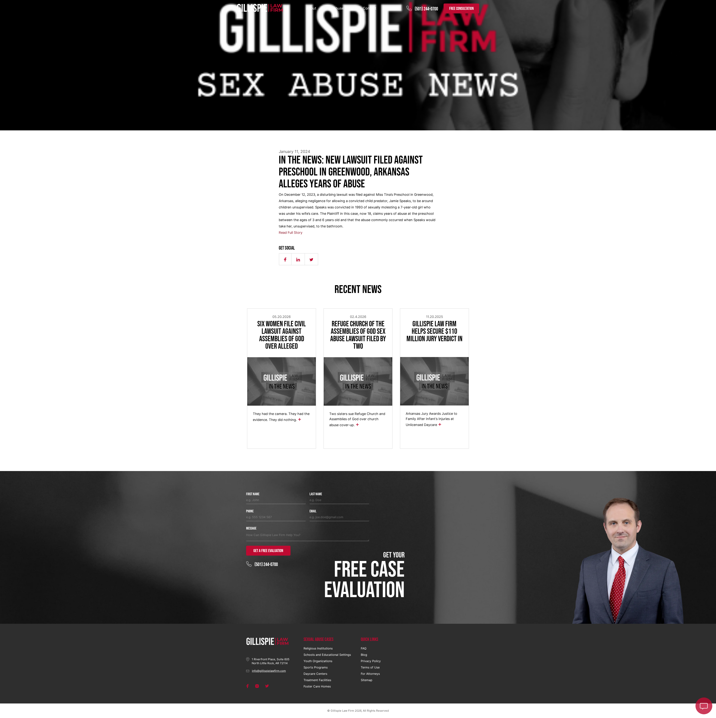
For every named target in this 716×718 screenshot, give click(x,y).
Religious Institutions (318, 648)
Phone (250, 511)
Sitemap (366, 680)
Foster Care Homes (317, 686)
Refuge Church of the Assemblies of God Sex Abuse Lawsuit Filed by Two (358, 335)
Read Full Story (290, 232)
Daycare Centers (315, 674)
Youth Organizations (318, 661)
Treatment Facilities (317, 680)
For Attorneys (370, 674)
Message (251, 528)
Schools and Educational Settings (327, 655)
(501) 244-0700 (426, 9)
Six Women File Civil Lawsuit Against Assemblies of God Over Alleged (281, 335)
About (311, 8)
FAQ (363, 648)
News (353, 8)
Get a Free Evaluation (268, 550)
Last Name (316, 494)
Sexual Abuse (332, 8)
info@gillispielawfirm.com (269, 671)
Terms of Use (370, 667)
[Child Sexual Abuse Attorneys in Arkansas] (260, 8)
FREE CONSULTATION (461, 8)
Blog (364, 655)
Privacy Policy (371, 661)
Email (313, 511)
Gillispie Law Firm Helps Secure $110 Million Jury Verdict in (434, 331)
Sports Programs (316, 667)
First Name (252, 494)
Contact (369, 8)
